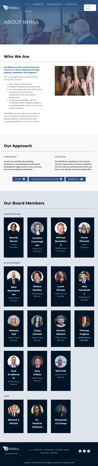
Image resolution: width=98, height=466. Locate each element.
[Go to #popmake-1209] (84, 328)
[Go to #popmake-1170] (14, 235)
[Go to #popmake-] (37, 328)
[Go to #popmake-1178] (37, 284)
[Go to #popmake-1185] (14, 415)
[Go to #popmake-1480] (61, 284)
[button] (27, 4)
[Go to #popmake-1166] (61, 367)
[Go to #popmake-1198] (84, 235)
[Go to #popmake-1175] (14, 286)
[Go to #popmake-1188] (14, 371)
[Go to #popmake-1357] (14, 328)
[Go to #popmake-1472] (61, 415)
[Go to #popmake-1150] (37, 369)
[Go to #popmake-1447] (37, 416)
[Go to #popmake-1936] (61, 328)
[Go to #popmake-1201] (61, 237)
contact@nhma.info (11, 453)
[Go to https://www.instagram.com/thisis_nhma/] (88, 451)
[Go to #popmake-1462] (37, 237)
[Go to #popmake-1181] (84, 286)
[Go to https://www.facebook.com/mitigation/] (84, 451)
